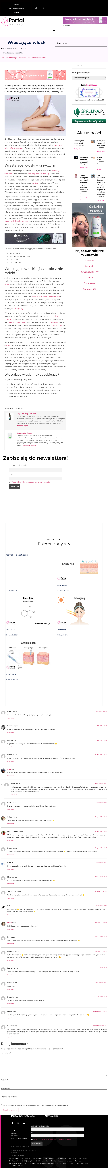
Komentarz (6, 1053)
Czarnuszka (89, 283)
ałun (8, 345)
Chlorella (89, 266)
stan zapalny (17, 309)
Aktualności (89, 132)
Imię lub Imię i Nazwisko (40, 1126)
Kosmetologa (23, 1116)
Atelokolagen (11, 674)
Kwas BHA (10, 630)
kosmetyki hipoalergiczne (16, 221)
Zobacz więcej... (23, 426)
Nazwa (4, 1080)
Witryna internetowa (9, 1097)
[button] (54, 30)
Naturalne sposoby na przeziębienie (85, 159)
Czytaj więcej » (78, 149)
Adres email (6, 1088)
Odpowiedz (10, 718)
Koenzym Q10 (89, 289)
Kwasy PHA (62, 585)
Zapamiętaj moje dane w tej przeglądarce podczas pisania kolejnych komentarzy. (35, 1105)
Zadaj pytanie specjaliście (16, 8)
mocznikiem (57, 325)
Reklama (16, 12)
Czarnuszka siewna (24, 433)
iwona (9, 922)
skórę (35, 183)
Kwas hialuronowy (90, 272)
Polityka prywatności (19, 1138)
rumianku (54, 322)
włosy (7, 284)
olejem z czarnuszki (17, 322)
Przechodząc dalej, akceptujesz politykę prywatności (31, 482)
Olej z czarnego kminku (26, 414)
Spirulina (89, 260)
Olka (9, 769)
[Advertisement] (35, 507)
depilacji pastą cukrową (38, 174)
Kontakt (16, 4)
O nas (13, 1130)
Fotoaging (61, 630)
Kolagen (90, 277)
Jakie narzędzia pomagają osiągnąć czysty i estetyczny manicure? (84, 182)
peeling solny (54, 296)
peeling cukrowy (39, 296)
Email (33, 1133)
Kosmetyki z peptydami (16, 555)
